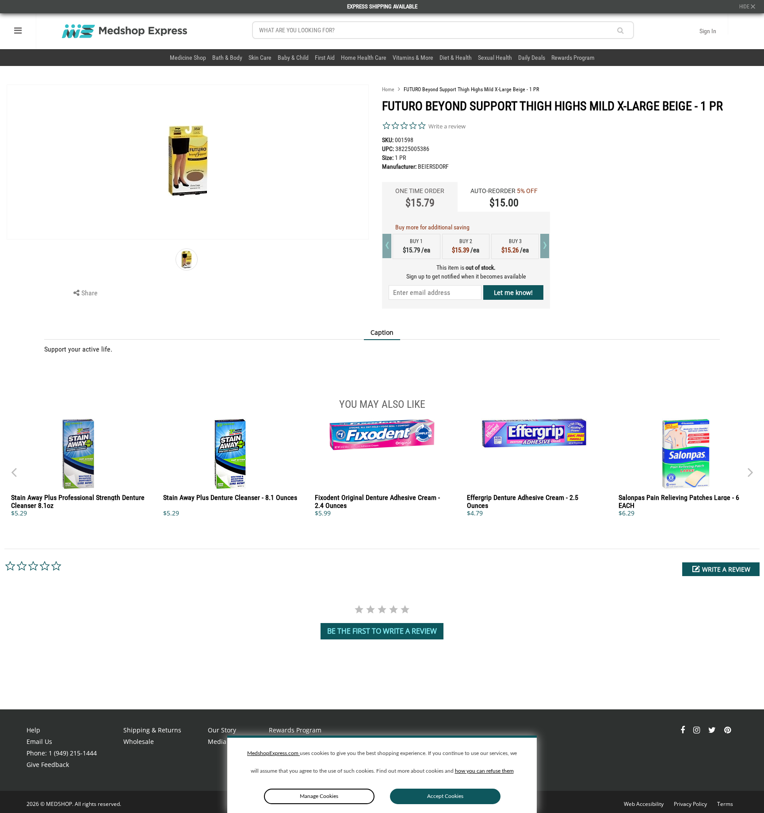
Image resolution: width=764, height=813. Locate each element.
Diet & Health (455, 57)
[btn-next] (14, 468)
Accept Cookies (445, 796)
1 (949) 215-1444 (73, 753)
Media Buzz (225, 741)
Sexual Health (495, 57)
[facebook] (683, 730)
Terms (725, 804)
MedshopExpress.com (273, 753)
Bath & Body (227, 57)
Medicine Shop (188, 57)
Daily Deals (531, 57)
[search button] (620, 30)
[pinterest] (727, 730)
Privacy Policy (691, 804)
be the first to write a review (382, 631)
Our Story (222, 730)
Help (33, 730)
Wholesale (138, 741)
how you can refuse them (484, 771)
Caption (382, 332)
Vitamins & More (413, 57)
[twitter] (713, 730)
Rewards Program (573, 57)
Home (388, 89)
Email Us (39, 741)
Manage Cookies (319, 796)
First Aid (325, 57)
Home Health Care (363, 57)
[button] (721, 569)
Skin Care (259, 57)
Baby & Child (293, 57)
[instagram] (697, 730)
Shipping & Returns (152, 730)
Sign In (707, 31)
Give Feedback (48, 764)
